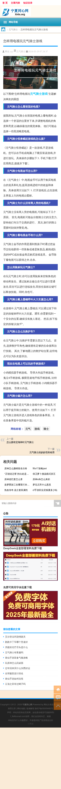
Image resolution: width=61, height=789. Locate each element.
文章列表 (15, 2)
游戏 (45, 93)
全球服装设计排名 (14, 673)
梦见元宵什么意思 (42, 484)
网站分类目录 (49, 704)
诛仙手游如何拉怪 (14, 678)
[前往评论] (57, 697)
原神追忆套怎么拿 (13, 479)
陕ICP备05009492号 (44, 708)
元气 (33, 93)
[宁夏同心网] (30, 11)
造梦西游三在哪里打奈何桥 (18, 484)
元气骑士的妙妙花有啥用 (41, 452)
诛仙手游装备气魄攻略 (16, 657)
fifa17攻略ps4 (40, 468)
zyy (11, 51)
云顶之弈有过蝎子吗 (15, 683)
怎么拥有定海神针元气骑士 (20, 442)
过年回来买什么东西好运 (17, 668)
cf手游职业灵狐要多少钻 (45, 490)
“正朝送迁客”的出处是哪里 (17, 473)
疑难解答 (30, 708)
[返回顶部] (57, 705)
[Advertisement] (30, 758)
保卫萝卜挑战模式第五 (44, 473)
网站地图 (21, 708)
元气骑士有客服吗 (14, 652)
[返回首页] (57, 689)
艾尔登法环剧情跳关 (15, 636)
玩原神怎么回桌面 (14, 662)
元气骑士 (13, 29)
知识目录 (27, 2)
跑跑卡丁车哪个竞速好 (16, 641)
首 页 (5, 2)
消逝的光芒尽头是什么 (16, 647)
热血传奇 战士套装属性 (16, 490)
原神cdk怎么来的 (41, 479)
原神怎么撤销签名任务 (15, 468)
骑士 (39, 93)
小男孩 (31, 723)
